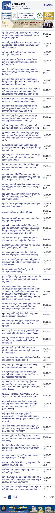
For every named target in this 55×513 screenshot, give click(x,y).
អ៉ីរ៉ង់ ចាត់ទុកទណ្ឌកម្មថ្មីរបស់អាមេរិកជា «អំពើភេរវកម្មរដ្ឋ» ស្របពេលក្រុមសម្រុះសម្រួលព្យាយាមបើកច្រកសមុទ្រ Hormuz (20, 167)
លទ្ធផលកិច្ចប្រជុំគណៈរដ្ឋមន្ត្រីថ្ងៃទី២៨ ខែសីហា (17, 212)
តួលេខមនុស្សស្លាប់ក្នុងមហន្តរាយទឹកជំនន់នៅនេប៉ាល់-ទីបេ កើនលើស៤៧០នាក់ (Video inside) (21, 358)
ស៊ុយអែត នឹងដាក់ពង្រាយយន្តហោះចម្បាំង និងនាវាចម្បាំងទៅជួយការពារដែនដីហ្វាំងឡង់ (21, 205)
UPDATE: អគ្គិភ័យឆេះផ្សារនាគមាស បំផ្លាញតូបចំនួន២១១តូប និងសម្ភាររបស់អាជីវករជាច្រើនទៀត (19, 100)
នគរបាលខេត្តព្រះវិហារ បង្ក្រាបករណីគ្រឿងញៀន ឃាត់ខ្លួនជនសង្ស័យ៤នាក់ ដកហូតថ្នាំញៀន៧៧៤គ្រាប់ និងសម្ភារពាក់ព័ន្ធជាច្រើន (21, 148)
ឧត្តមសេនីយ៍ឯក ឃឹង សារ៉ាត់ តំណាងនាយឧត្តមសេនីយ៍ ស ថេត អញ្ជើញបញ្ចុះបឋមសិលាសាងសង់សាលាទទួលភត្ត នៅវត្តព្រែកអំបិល (21, 187)
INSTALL (48, 5)
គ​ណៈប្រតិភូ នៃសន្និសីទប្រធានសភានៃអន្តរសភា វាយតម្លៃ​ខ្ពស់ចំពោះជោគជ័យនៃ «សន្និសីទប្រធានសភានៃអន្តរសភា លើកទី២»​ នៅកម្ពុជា (21, 45)
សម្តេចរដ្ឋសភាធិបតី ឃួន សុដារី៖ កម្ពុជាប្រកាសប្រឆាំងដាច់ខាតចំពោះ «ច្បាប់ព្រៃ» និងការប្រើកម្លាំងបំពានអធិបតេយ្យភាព (20, 340)
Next (15, 497)
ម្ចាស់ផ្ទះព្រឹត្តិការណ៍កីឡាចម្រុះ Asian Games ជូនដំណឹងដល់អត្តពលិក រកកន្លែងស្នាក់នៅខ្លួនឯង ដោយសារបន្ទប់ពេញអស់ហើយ (21, 279)
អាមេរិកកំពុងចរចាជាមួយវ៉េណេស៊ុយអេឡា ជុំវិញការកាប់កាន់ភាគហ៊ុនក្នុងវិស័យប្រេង (20, 471)
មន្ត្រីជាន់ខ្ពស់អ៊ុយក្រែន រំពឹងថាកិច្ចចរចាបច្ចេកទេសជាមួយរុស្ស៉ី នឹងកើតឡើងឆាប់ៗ (19, 53)
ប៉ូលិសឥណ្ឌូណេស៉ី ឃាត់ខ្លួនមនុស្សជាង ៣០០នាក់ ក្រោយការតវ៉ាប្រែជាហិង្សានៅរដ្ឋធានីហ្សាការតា (21, 246)
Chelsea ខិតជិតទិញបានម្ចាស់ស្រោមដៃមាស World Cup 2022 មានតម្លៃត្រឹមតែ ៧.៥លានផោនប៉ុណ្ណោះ (20, 395)
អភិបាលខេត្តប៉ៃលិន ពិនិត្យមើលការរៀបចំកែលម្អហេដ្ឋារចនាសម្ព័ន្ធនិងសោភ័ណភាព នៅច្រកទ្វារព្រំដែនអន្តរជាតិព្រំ (21, 488)
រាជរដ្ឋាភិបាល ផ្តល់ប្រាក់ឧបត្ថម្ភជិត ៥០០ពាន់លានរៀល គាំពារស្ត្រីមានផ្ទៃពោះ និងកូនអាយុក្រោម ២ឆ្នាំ (20, 366)
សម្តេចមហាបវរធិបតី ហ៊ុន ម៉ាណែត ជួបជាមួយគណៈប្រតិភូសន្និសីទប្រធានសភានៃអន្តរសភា (21, 463)
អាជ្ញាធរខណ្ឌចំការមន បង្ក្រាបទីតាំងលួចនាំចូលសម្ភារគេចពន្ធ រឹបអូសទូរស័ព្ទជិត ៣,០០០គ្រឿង (20, 456)
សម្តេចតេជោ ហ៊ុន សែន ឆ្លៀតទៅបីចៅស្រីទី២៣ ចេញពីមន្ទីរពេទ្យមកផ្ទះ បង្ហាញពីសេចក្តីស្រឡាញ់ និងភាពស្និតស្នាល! (20, 323)
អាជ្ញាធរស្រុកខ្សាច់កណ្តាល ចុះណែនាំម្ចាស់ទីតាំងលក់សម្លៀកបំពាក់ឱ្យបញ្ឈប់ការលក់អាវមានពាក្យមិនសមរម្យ (20, 253)
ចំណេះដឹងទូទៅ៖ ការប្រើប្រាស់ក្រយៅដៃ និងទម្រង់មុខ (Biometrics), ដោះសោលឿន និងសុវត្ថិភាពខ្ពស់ (19, 239)
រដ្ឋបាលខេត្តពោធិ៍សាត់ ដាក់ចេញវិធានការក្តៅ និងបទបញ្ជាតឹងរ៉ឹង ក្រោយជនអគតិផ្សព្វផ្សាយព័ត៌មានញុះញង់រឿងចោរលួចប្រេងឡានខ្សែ (21, 157)
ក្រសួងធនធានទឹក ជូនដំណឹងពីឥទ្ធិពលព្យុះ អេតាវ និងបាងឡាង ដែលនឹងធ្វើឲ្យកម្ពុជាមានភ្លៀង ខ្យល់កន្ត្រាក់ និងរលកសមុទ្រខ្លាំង (20, 350)
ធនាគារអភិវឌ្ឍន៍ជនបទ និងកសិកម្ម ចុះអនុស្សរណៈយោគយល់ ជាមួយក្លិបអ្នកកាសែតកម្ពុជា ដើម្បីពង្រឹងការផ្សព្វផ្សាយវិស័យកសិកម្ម (21, 438)
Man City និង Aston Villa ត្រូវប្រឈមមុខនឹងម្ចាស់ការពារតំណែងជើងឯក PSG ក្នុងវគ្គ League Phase (20, 332)
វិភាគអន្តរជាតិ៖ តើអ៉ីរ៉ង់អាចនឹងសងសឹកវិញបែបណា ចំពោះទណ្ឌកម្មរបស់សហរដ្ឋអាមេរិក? (21, 219)
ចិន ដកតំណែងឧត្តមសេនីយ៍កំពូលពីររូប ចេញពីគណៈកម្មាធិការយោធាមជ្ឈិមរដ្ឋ (17, 270)
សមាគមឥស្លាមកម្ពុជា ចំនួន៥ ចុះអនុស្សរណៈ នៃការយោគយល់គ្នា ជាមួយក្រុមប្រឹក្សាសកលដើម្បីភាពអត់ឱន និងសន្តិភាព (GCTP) (21, 62)
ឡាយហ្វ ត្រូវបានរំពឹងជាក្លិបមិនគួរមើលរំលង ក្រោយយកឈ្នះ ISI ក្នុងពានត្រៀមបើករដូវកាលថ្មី (20, 315)
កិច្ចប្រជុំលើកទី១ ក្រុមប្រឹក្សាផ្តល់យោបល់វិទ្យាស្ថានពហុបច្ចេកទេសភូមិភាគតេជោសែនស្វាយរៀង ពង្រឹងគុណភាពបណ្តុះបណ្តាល (20, 448)
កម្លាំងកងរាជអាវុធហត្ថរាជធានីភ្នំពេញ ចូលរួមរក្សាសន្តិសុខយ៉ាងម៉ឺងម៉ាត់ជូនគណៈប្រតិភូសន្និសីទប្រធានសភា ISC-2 (21, 126)
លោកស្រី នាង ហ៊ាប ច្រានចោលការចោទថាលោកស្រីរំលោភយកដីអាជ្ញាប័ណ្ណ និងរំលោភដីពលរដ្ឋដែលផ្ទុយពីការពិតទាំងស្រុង (21, 72)
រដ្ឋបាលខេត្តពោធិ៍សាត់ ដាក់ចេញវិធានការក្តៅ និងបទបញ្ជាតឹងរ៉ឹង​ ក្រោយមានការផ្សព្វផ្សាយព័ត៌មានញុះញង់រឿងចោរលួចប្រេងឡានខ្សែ (21, 197)
